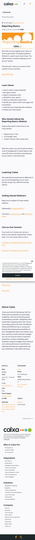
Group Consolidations (10, 490)
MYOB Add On (8, 463)
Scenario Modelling (10, 499)
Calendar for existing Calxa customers (15, 250)
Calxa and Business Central (12, 472)
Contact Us (8, 526)
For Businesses (9, 447)
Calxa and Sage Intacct (11, 474)
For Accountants (9, 452)
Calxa (19, 369)
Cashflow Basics (15, 214)
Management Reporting (11, 485)
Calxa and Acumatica (10, 467)
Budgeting (7, 488)
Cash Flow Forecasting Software (13, 492)
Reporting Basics (7, 385)
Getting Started (6, 396)
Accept (17, 275)
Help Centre (6, 285)
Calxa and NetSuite (10, 470)
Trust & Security (9, 512)
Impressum (27, 278)
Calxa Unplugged (9, 477)
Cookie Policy (8, 278)
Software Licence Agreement (12, 517)
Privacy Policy (8, 515)
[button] (32, 261)
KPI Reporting (8, 497)
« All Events (6, 12)
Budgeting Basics (18, 208)
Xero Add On (8, 461)
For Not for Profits (9, 450)
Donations (7, 510)
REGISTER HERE (7, 74)
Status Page (8, 521)
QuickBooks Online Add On (12, 465)
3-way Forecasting (10, 494)
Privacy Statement (18, 278)
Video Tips (5, 291)
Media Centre (8, 524)
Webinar (20, 402)
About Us (7, 508)
